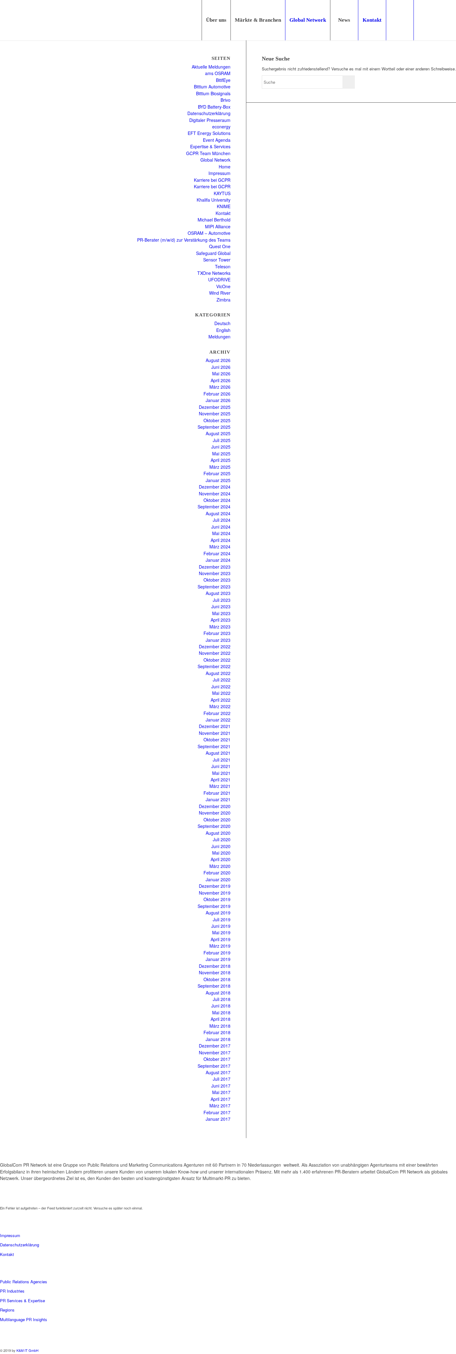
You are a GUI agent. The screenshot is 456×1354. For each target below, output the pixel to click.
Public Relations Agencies (23, 1282)
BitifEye (223, 80)
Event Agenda (216, 140)
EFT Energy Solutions (209, 133)
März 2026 (219, 387)
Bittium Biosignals (213, 93)
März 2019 (219, 946)
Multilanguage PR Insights (23, 1319)
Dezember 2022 (214, 646)
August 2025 (218, 433)
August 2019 (218, 912)
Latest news (17, 1197)
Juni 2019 (220, 926)
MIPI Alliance (217, 226)
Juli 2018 (221, 999)
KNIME (223, 206)
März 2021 (219, 786)
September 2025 (214, 427)
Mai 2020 (221, 853)
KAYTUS (222, 193)
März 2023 (219, 626)
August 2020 (218, 833)
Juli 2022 (221, 680)
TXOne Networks (213, 273)
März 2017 (219, 1105)
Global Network (215, 160)
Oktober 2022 (216, 660)
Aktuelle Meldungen (211, 67)
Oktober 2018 (216, 979)
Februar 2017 (216, 1112)
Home (224, 166)
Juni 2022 (220, 686)
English (223, 330)
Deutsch (222, 323)
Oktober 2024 (216, 500)
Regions (7, 1310)
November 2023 (214, 573)
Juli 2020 (221, 839)
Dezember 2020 (214, 806)
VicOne (223, 286)
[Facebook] (451, 20)
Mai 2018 (221, 1012)
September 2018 (214, 986)
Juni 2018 (220, 1006)
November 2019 (214, 893)
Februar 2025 (216, 473)
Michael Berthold (214, 220)
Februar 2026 (216, 394)
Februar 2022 (216, 713)
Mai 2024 (221, 533)
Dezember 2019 (214, 886)
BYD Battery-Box (214, 107)
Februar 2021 (216, 793)
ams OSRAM (217, 73)
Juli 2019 (221, 919)
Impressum (219, 173)
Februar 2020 (216, 872)
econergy (221, 126)
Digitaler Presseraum (209, 120)
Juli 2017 (221, 1079)
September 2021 (214, 746)
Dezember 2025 (214, 407)
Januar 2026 (218, 400)
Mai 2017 (221, 1092)
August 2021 (218, 753)
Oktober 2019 (216, 899)
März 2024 (219, 546)
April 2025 (220, 460)
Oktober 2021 (216, 739)
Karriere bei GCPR (212, 180)
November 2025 (214, 413)
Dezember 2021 (214, 726)
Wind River (219, 293)
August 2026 (218, 360)
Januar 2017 (218, 1119)
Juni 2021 (220, 766)
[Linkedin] (423, 20)
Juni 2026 (220, 367)
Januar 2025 (218, 480)
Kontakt (223, 213)
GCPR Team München (208, 153)
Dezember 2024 (214, 487)
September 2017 (214, 1066)
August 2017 (218, 1072)
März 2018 (219, 1026)
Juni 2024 (220, 527)
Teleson (222, 266)
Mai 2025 (221, 453)
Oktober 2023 (216, 580)
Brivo (225, 100)
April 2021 (220, 779)
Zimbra (223, 300)
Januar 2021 (218, 799)
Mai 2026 (221, 373)
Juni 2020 (220, 846)
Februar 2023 (216, 633)
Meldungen (219, 336)
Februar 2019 (216, 953)
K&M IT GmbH (27, 1350)
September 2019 (214, 906)
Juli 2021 (221, 760)
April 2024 (220, 540)
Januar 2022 (218, 720)
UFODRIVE (219, 279)
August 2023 (218, 593)
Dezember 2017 (214, 1046)
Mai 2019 (221, 932)
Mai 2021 (221, 773)
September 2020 (214, 826)
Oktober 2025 (216, 420)
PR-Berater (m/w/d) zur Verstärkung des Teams (183, 240)
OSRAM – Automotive (209, 233)
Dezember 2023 (214, 567)
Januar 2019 (218, 959)
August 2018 (218, 993)
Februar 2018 (216, 1032)
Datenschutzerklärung (208, 113)
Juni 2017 (220, 1086)
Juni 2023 (220, 606)
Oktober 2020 (216, 819)
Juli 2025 (221, 440)
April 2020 (220, 859)
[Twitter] (432, 20)
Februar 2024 (216, 553)
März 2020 (219, 866)
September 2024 (214, 506)
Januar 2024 (218, 560)
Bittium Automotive (212, 86)
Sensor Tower (216, 260)
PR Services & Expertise (22, 1300)
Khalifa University (213, 200)
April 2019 (220, 939)
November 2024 (214, 493)
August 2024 (218, 513)
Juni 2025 (220, 447)
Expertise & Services (210, 146)
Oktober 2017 (216, 1059)
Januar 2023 (218, 640)
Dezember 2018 (214, 966)
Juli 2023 (221, 600)
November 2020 (214, 813)
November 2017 (214, 1052)
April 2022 (220, 700)
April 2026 (220, 380)
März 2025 (219, 467)
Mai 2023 (221, 613)
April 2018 (220, 1019)
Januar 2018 (218, 1039)
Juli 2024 (221, 520)
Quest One (219, 246)
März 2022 (219, 706)
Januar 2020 (218, 879)
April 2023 (220, 620)
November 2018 (214, 972)
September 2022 (214, 666)
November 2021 (214, 733)
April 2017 (220, 1099)
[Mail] (442, 20)
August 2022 (218, 673)
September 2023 (214, 586)
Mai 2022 (221, 693)
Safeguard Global (213, 253)
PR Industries (12, 1291)
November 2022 (214, 653)
